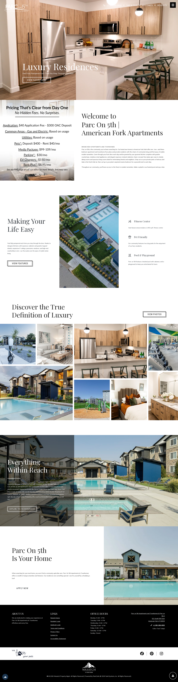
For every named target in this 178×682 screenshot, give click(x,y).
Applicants (148, 5)
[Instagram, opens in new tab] (161, 654)
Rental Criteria (55, 618)
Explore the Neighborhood (22, 509)
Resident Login (55, 621)
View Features (20, 263)
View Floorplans (36, 80)
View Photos (154, 314)
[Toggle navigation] (173, 5)
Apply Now (24, 588)
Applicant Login (55, 625)
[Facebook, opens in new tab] (142, 654)
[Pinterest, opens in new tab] (151, 654)
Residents (163, 5)
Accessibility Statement (58, 639)
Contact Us (54, 635)
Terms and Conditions (57, 628)
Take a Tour (131, 5)
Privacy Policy (55, 632)
